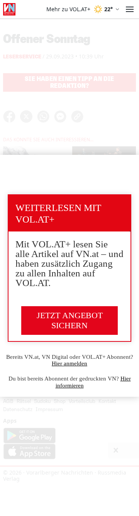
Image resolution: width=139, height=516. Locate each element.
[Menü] (130, 9)
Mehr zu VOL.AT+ (68, 9)
